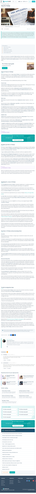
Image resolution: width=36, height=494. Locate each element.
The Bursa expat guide (7, 414)
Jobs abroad (11, 483)
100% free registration (18, 140)
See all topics (12, 472)
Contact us (2, 480)
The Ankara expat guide (7, 411)
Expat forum (11, 480)
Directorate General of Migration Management (15, 319)
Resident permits (6, 48)
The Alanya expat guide (23, 409)
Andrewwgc (5, 354)
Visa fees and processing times (8, 51)
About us (2, 483)
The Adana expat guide (7, 409)
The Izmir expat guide (7, 417)
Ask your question (5, 472)
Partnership (3, 484)
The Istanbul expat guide (23, 414)
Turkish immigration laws (7, 52)
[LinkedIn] (7, 346)
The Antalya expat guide (23, 411)
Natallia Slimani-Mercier (9, 26)
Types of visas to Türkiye (7, 47)
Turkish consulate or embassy (6, 216)
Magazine (21, 1)
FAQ (18, 480)
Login (30, 1)
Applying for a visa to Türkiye (8, 49)
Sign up (33, 1)
